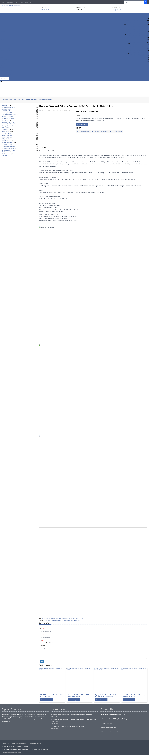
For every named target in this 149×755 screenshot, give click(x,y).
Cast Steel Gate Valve (133, 32)
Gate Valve (3, 32)
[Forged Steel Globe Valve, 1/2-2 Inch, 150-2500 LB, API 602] (133, 680)
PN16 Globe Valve (117, 131)
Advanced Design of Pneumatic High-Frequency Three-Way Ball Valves (71, 714)
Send (42, 661)
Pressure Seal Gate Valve (134, 33)
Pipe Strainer (4, 60)
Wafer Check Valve (136, 45)
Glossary (19, 746)
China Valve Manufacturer (41, 749)
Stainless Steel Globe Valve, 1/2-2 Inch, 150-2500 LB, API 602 (79, 696)
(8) (37, 113)
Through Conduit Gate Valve (136, 35)
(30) (37, 135)
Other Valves (4, 61)
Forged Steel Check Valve (137, 56)
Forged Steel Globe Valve (137, 54)
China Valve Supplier (11, 749)
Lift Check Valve (135, 41)
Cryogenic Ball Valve (133, 28)
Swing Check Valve (136, 43)
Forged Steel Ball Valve (134, 19)
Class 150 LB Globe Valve (101, 131)
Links (3, 749)
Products (3, 17)
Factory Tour (4, 69)
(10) (37, 128)
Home (2, 15)
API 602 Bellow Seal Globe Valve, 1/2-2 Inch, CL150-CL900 (51, 696)
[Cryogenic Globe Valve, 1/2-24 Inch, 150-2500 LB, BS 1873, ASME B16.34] (106, 680)
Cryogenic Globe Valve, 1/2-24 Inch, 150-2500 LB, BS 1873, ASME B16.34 (63, 618)
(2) (37, 122)
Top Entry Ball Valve (133, 24)
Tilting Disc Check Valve (138, 46)
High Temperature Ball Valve (136, 26)
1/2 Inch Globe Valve (84, 131)
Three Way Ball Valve (133, 30)
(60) (37, 144)
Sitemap (25, 746)
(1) (37, 114)
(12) (13, 141)
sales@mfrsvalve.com (118, 10)
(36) (129, 44)
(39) (37, 109)
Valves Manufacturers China (25, 749)
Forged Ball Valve (135, 50)
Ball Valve (3, 19)
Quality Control (5, 73)
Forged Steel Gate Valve (137, 52)
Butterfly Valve (5, 48)
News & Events (5, 63)
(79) (127, 53)
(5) (37, 150)
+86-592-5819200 (44, 10)
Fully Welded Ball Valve (134, 22)
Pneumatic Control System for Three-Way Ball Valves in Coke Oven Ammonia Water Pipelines (73, 720)
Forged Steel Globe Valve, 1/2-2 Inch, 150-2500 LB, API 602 (134, 696)
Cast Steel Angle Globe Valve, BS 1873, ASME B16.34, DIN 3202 (63, 620)
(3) (10, 152)
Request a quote (82, 124)
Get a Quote (4, 79)
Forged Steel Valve (6, 50)
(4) (37, 111)
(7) (37, 146)
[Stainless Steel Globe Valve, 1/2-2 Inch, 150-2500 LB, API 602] (78, 680)
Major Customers (6, 71)
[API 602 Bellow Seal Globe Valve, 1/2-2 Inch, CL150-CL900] (51, 680)
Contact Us (4, 76)
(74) (125, 24)
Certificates (4, 67)
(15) (125, 34)
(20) (37, 107)
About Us (3, 65)
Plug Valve (3, 58)
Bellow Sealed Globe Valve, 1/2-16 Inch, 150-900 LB (36, 99)
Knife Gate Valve (131, 37)
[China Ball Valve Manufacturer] (11, 9)
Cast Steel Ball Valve (133, 20)
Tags (13, 746)
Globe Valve (4, 39)
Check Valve (4, 41)
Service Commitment (7, 74)
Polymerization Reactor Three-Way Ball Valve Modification (68, 726)
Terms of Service (6, 746)
